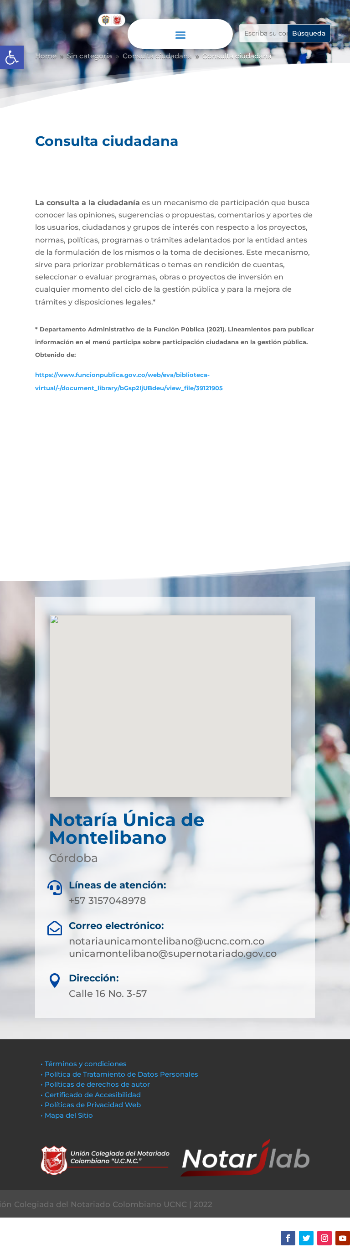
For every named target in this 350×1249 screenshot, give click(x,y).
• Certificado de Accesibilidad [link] (91, 1094)
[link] (12, 57)
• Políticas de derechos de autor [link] (95, 1084)
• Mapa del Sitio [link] (68, 1115)
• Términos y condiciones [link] (84, 1063)
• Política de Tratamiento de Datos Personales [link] (119, 1074)
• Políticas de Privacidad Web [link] (91, 1104)
